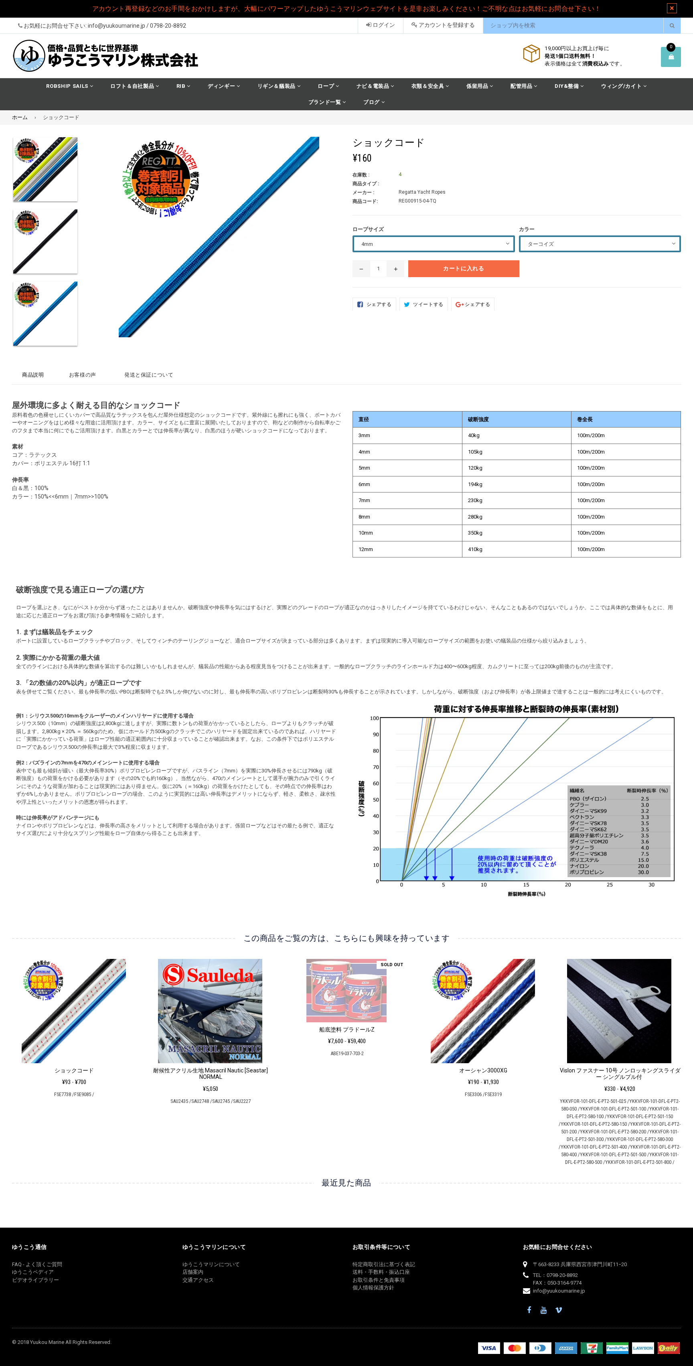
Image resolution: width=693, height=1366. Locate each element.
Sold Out (392, 964)
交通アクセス (198, 1280)
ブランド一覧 (325, 102)
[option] (45, 173)
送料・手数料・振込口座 (381, 1272)
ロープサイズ (368, 229)
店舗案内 (192, 1272)
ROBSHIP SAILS (67, 86)
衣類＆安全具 (428, 86)
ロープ (327, 86)
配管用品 (522, 86)
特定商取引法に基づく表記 (384, 1264)
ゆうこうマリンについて (211, 1264)
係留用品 (478, 86)
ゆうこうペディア (33, 1272)
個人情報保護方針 (373, 1288)
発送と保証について (149, 375)
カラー (527, 229)
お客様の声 (82, 375)
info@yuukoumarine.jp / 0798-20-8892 (137, 25)
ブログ (372, 102)
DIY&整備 (568, 86)
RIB (181, 86)
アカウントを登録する (446, 25)
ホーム (20, 117)
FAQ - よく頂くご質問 (37, 1264)
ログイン (383, 25)
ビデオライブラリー (35, 1280)
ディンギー (222, 86)
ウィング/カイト (622, 86)
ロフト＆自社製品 (133, 86)
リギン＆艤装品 (277, 86)
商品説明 (33, 375)
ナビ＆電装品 (374, 86)
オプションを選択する (74, 1008)
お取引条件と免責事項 (379, 1280)
